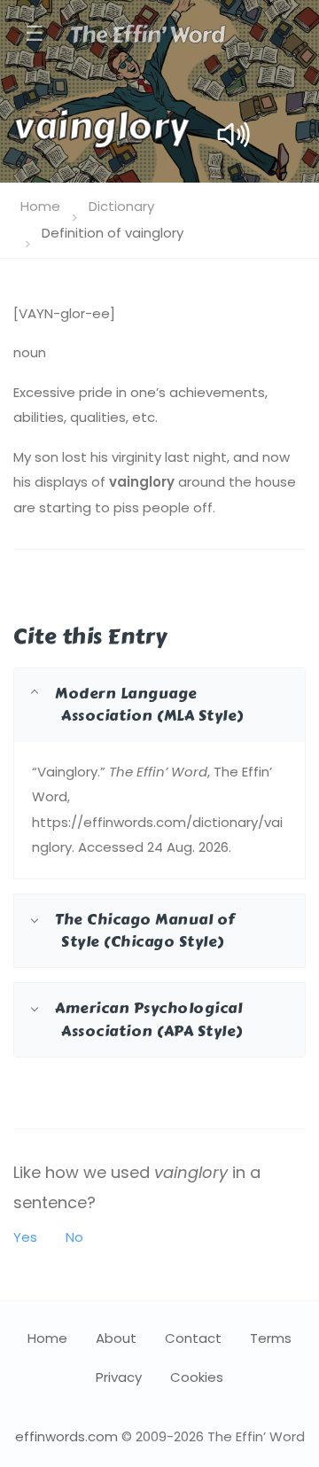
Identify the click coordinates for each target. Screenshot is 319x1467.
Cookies (196, 1377)
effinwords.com (66, 1436)
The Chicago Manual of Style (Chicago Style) (145, 930)
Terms (271, 1338)
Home (40, 206)
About (116, 1338)
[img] (233, 134)
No (74, 1237)
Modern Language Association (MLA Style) (149, 704)
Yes (25, 1237)
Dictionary (121, 206)
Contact (193, 1338)
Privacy (119, 1377)
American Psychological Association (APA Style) (149, 1019)
